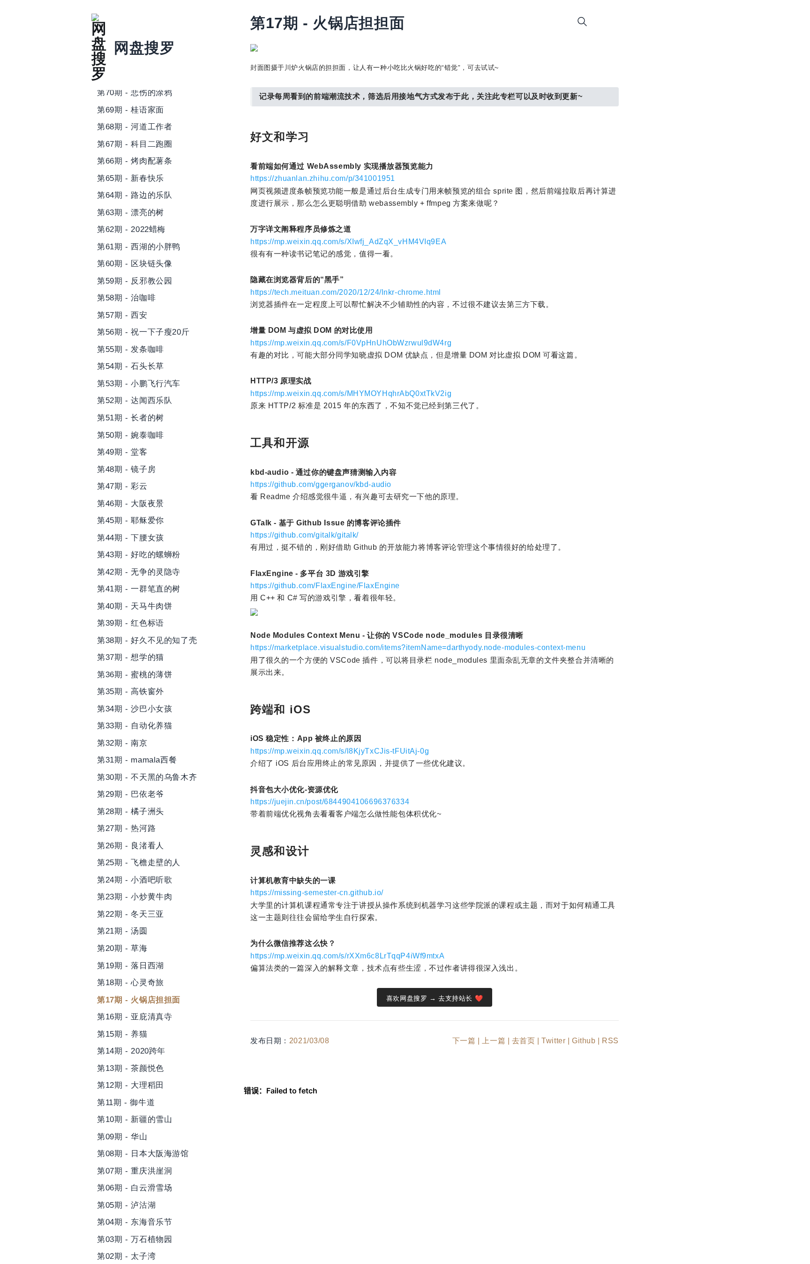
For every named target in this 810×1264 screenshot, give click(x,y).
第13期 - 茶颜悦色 (130, 1068)
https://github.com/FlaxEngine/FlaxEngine (325, 586)
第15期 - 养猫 (122, 1034)
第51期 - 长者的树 (130, 417)
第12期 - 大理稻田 (130, 1085)
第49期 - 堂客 (122, 451)
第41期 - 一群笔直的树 (138, 588)
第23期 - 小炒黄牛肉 (134, 897)
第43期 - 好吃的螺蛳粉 (138, 554)
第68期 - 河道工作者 (134, 126)
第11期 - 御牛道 (126, 1102)
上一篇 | (496, 1041)
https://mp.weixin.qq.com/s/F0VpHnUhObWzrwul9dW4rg (350, 343)
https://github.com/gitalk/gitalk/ (304, 535)
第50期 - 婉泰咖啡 (130, 435)
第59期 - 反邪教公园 (134, 280)
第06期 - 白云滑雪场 (134, 1187)
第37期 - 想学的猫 (130, 657)
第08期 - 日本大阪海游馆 (142, 1153)
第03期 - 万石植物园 (134, 1239)
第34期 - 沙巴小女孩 (134, 708)
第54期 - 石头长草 (130, 366)
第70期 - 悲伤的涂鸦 (134, 92)
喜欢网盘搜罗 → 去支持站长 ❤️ (434, 998)
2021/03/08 (309, 1041)
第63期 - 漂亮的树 (130, 212)
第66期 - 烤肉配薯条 (134, 161)
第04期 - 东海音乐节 (134, 1222)
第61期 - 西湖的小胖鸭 (138, 246)
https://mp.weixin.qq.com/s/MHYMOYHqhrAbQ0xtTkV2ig (350, 393)
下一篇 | (466, 1041)
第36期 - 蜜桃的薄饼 (134, 674)
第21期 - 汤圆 (122, 931)
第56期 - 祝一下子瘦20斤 (143, 332)
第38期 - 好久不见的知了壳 (147, 640)
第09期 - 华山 (122, 1136)
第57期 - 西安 (122, 315)
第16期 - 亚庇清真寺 (134, 1016)
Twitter (553, 1041)
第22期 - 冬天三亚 (130, 914)
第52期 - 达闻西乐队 (134, 400)
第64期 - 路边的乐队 (134, 195)
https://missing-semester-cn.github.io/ (316, 893)
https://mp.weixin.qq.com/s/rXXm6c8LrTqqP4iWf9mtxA (347, 956)
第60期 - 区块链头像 (134, 264)
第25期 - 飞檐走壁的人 (138, 863)
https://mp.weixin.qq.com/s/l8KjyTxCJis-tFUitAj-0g (339, 751)
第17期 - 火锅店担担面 (138, 999)
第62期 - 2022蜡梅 (131, 229)
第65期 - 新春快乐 (130, 178)
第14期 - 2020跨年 (131, 1050)
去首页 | (526, 1041)
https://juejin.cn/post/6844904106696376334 (329, 802)
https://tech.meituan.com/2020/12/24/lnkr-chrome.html (345, 292)
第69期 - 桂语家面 (130, 109)
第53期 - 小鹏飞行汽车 (138, 383)
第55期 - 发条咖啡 (130, 349)
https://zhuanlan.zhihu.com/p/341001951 (322, 178)
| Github (582, 1041)
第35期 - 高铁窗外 (130, 691)
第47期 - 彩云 (122, 486)
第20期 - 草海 (122, 948)
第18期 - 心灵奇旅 (130, 982)
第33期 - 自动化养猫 (134, 726)
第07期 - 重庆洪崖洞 (134, 1170)
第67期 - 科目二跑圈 (134, 144)
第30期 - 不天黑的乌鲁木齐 (147, 777)
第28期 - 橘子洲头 (130, 811)
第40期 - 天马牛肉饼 (134, 606)
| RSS (608, 1041)
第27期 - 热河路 (126, 828)
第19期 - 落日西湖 (130, 965)
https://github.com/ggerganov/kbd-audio (320, 484)
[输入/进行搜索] (582, 21)
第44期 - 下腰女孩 (130, 537)
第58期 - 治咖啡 (126, 298)
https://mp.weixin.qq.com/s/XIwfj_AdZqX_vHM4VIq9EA (348, 242)
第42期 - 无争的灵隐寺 (138, 571)
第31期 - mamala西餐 (137, 760)
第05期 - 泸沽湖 (126, 1205)
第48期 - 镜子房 (126, 469)
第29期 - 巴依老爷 (130, 794)
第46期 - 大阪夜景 (130, 503)
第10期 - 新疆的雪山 (134, 1119)
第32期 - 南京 (122, 743)
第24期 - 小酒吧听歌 (134, 879)
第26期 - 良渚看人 (130, 845)
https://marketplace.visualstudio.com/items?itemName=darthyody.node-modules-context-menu (417, 647)
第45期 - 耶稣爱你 (130, 520)
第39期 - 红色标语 (130, 623)
